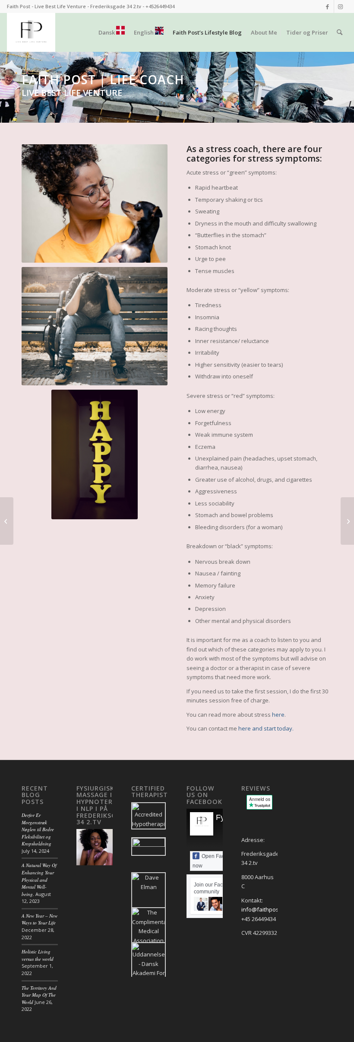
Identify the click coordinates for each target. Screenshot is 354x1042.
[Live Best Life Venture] (31, 32)
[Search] (339, 32)
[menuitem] (111, 32)
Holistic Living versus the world (38, 955)
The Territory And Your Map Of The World (39, 995)
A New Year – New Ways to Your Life (39, 919)
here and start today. (266, 728)
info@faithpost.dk (264, 909)
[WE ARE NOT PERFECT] (347, 521)
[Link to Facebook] (327, 6)
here (278, 714)
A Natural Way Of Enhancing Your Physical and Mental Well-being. (39, 879)
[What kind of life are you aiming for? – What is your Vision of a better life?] (6, 521)
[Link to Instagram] (340, 6)
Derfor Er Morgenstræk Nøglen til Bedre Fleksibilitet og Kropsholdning (38, 829)
